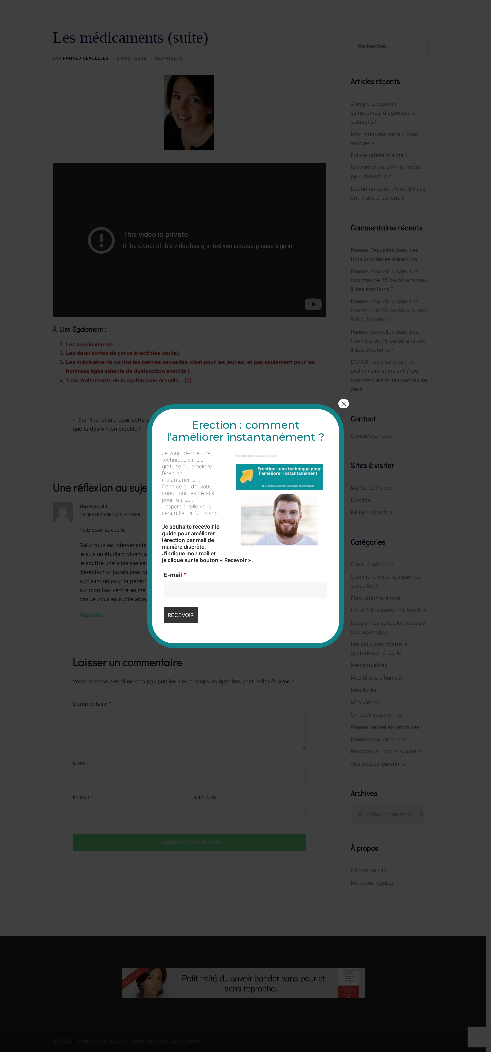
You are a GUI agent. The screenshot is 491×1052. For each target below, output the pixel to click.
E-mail (175, 575)
